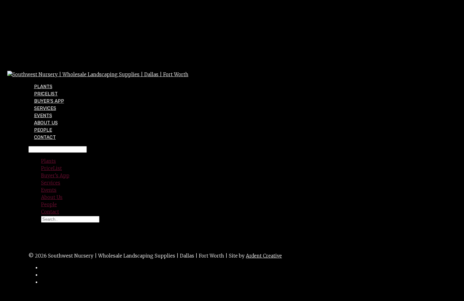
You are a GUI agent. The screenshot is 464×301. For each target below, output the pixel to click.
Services (50, 183)
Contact (45, 137)
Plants (48, 161)
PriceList (51, 168)
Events (49, 190)
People (49, 204)
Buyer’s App (55, 176)
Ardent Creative (264, 256)
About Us (51, 197)
